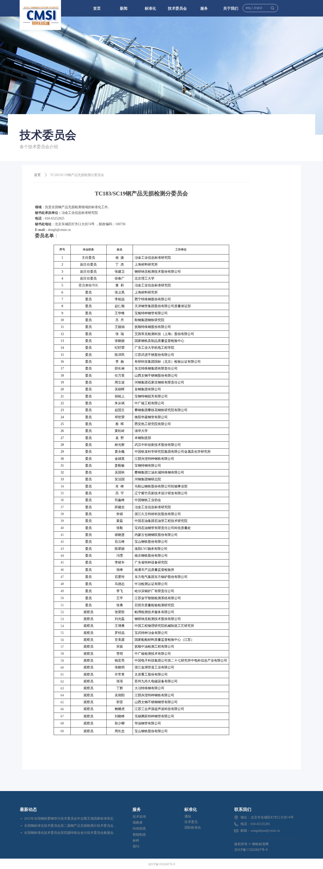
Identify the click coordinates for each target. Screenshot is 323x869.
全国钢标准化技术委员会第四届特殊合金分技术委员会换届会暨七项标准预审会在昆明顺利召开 (71, 833)
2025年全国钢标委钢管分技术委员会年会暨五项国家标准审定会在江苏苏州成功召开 (71, 818)
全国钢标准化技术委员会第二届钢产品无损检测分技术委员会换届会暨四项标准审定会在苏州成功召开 (71, 825)
